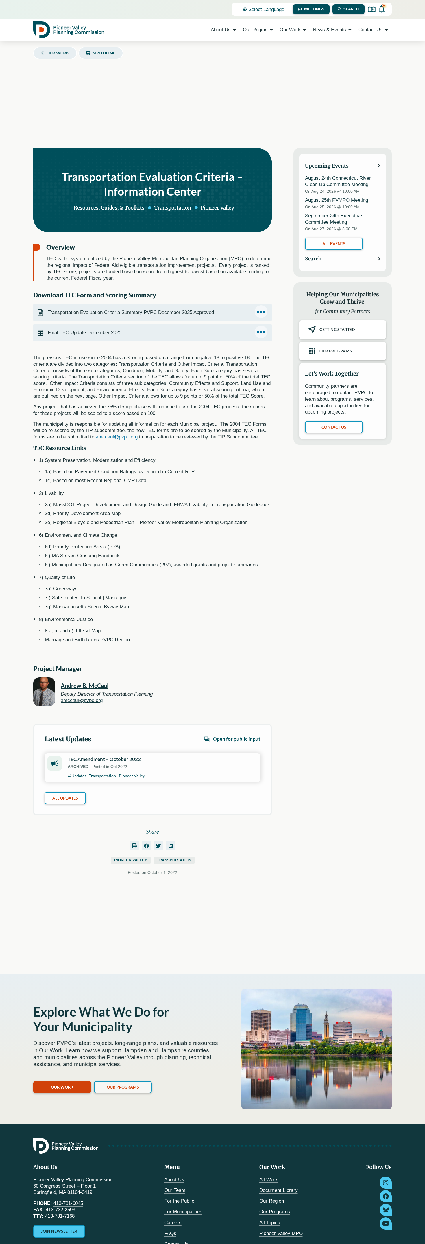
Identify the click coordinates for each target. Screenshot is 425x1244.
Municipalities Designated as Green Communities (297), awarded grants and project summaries (155, 564)
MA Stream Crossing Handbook (86, 555)
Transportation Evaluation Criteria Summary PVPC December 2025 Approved (131, 312)
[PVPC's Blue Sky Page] (386, 1210)
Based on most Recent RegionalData (99, 480)
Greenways (65, 588)
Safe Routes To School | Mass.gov (89, 597)
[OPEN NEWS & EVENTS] (350, 30)
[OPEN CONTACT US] (386, 30)
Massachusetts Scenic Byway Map (91, 606)
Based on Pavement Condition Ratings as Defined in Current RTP (124, 471)
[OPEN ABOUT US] (234, 30)
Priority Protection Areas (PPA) (86, 547)
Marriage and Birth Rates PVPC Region (87, 639)
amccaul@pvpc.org (117, 437)
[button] (134, 845)
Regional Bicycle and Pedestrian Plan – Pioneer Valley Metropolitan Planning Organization (150, 522)
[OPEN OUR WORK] (304, 30)
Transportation (174, 860)
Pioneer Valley (130, 860)
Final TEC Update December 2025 (84, 332)
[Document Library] (371, 9)
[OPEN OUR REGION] (271, 30)
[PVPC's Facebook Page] (386, 1196)
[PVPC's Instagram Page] (386, 1183)
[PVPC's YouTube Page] (386, 1223)
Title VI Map (88, 630)
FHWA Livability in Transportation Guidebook (222, 504)
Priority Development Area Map (87, 513)
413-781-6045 (68, 1203)
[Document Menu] (261, 311)
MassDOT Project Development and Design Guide (107, 504)
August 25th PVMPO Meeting (336, 200)
